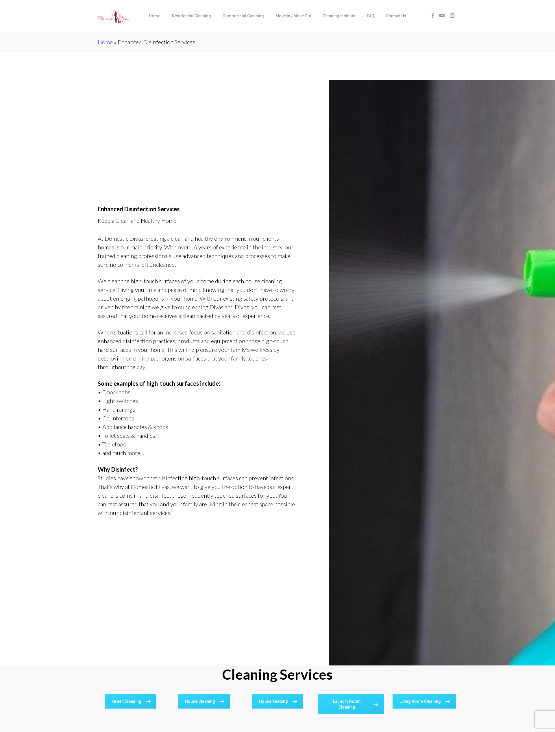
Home (105, 41)
